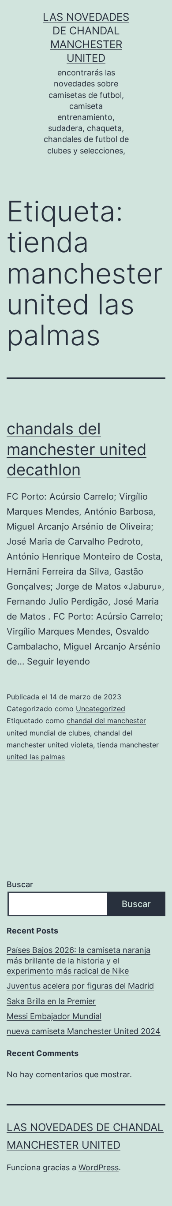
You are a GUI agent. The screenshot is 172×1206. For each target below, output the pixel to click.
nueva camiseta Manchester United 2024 (84, 1031)
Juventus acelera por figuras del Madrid (80, 985)
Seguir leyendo (58, 661)
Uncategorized (100, 708)
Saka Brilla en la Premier (51, 1001)
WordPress (99, 1167)
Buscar (20, 884)
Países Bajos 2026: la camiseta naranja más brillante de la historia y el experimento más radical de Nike (78, 960)
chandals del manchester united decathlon (76, 449)
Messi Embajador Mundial (54, 1016)
